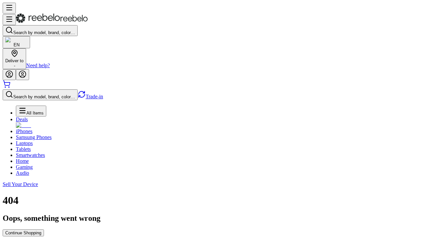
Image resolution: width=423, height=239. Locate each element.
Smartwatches (30, 155)
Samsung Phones (34, 137)
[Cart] (7, 86)
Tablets (23, 149)
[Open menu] (9, 8)
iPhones (24, 131)
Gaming (24, 167)
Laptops (24, 143)
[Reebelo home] (52, 21)
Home (22, 161)
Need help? (38, 65)
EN (16, 44)
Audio (22, 173)
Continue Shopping (23, 232)
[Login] (9, 74)
